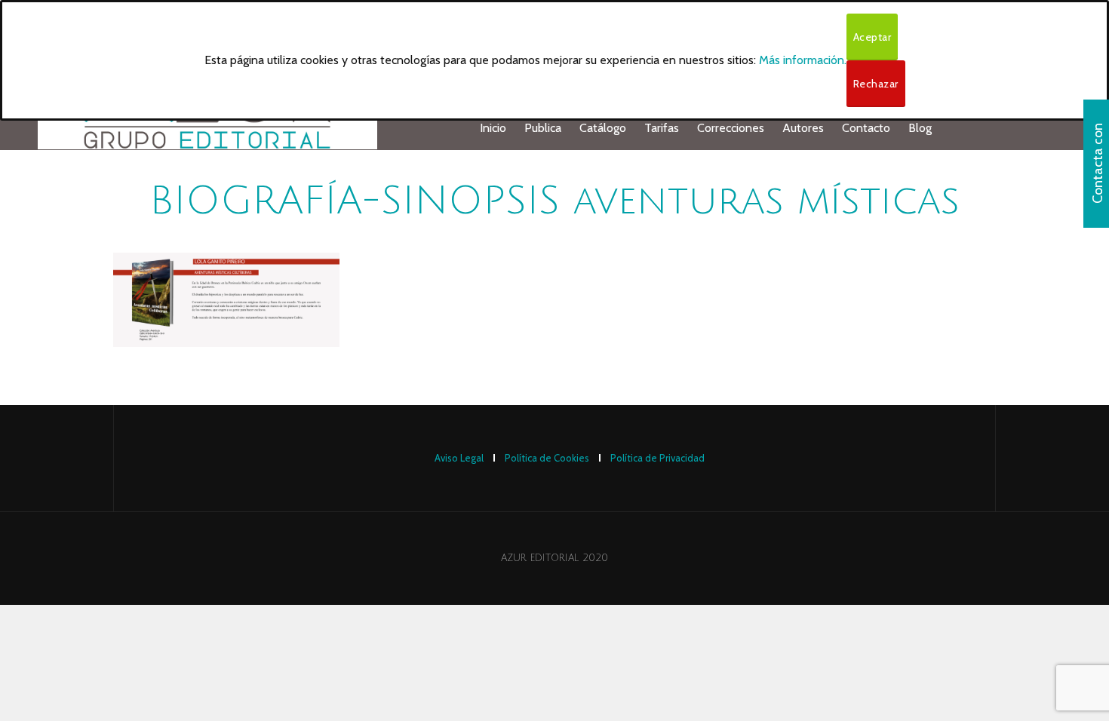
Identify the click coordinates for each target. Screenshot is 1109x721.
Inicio (493, 128)
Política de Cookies (547, 458)
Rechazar (876, 84)
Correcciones (730, 128)
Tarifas (661, 128)
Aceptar (872, 37)
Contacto (866, 128)
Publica (542, 128)
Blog (920, 128)
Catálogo (602, 128)
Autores (803, 128)
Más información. (802, 60)
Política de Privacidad (657, 458)
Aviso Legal (459, 458)
